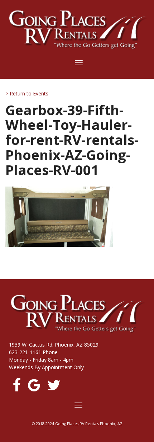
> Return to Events (26, 93)
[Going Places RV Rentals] (77, 29)
